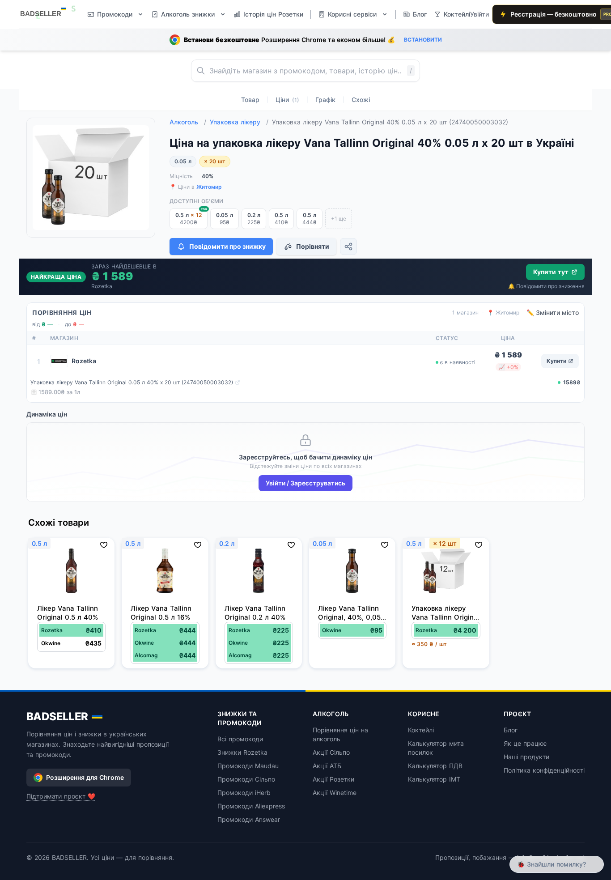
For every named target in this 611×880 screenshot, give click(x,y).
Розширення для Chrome (85, 777)
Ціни (287, 99)
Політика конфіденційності (544, 770)
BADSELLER (57, 716)
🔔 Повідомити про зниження (546, 286)
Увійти (479, 14)
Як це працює (525, 743)
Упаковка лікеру (239, 122)
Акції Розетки (333, 779)
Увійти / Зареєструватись (305, 483)
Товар (250, 99)
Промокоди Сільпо (246, 779)
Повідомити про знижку (227, 246)
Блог (511, 730)
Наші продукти (526, 757)
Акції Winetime (334, 792)
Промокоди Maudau (248, 765)
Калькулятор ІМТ (434, 779)
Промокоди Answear (248, 819)
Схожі (361, 99)
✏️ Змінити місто (552, 312)
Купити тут (551, 272)
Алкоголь (188, 122)
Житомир (209, 186)
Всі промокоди (240, 739)
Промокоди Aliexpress (251, 806)
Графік (325, 99)
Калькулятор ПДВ (435, 765)
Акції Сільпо (331, 752)
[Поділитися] (348, 246)
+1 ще (338, 218)
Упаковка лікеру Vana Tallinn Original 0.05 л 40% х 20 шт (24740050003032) (131, 382)
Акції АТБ (327, 765)
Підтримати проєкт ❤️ (60, 796)
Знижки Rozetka (242, 752)
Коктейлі (421, 730)
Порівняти (312, 246)
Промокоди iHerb (244, 792)
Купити (556, 360)
